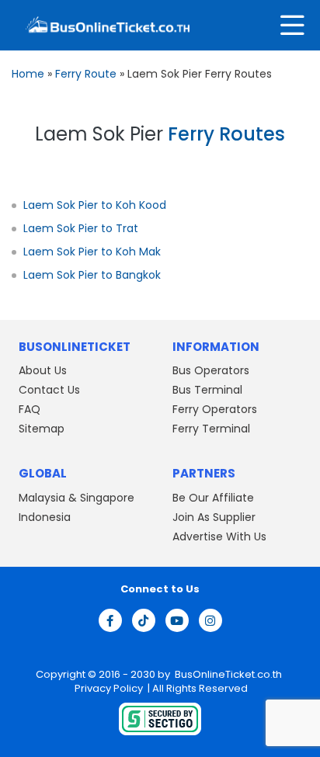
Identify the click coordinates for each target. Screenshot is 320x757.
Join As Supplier (214, 517)
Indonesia (45, 517)
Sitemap (41, 428)
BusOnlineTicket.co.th (228, 674)
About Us (43, 370)
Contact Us (49, 390)
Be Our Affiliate (213, 497)
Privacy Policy (107, 688)
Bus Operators (210, 370)
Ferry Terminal (211, 428)
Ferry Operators (214, 409)
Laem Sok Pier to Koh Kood (94, 205)
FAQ (29, 409)
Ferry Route (86, 74)
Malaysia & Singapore (76, 497)
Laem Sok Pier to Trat (80, 228)
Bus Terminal (207, 390)
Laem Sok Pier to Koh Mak (92, 251)
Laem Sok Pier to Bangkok (92, 275)
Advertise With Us (219, 536)
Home (28, 74)
